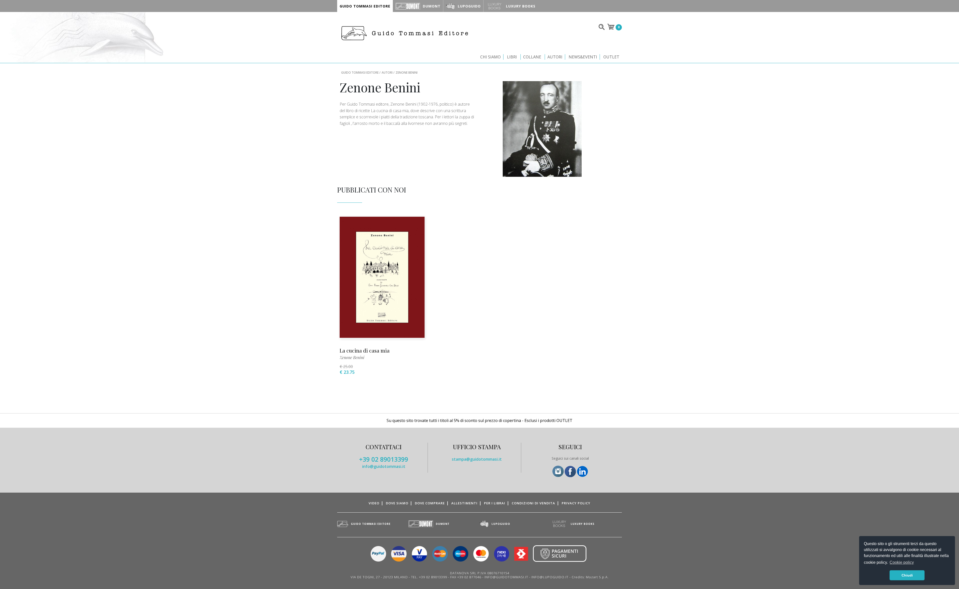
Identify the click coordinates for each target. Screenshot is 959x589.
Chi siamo (490, 57)
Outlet (611, 57)
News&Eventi (583, 57)
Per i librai (494, 503)
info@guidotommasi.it (383, 466)
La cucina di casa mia (365, 350)
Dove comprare (430, 503)
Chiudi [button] (907, 575)
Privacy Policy (576, 503)
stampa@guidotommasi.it (477, 459)
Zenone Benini (352, 357)
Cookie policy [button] (902, 562)
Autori (554, 57)
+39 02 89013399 (383, 459)
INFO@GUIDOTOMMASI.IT (506, 577)
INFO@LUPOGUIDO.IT (549, 577)
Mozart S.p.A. (597, 577)
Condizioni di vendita (533, 503)
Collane (532, 57)
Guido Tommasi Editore (360, 72)
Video (374, 503)
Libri (512, 57)
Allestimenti (464, 503)
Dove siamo (397, 503)
